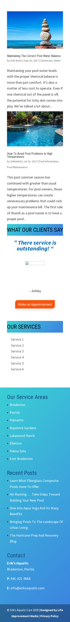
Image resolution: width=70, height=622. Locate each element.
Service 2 (17, 345)
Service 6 (17, 369)
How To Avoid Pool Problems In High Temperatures (29, 155)
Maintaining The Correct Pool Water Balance (34, 56)
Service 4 (17, 357)
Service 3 (17, 351)
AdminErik (16, 161)
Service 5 (17, 363)
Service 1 (17, 339)
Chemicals (46, 60)
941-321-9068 (21, 578)
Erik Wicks (16, 60)
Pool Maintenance (17, 167)
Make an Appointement (35, 304)
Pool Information (48, 161)
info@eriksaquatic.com (28, 588)
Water (57, 60)
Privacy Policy (49, 616)
